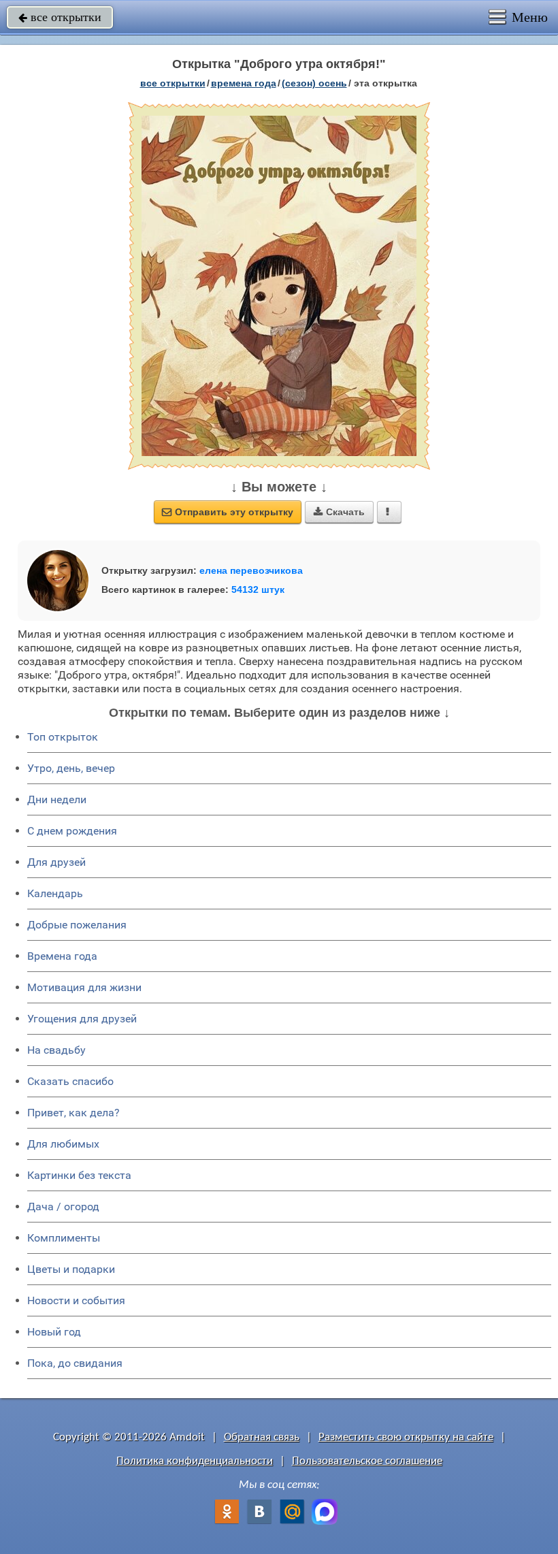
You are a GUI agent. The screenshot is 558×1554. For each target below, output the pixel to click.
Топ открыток (62, 736)
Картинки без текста (79, 1175)
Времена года (62, 956)
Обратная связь (261, 1437)
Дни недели (56, 799)
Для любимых (63, 1143)
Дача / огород (63, 1206)
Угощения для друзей (82, 1018)
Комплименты (63, 1237)
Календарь (55, 893)
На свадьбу (56, 1049)
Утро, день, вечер (71, 768)
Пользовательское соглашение (367, 1461)
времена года (243, 83)
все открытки (59, 17)
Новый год (54, 1331)
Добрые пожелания (77, 924)
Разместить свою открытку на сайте (405, 1437)
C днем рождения (72, 830)
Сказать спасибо (70, 1081)
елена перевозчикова (251, 570)
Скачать (339, 511)
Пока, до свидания (74, 1363)
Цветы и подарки (71, 1269)
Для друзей (56, 862)
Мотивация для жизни (84, 987)
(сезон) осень (314, 83)
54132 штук (257, 589)
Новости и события (76, 1300)
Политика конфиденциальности (194, 1461)
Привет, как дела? (73, 1112)
